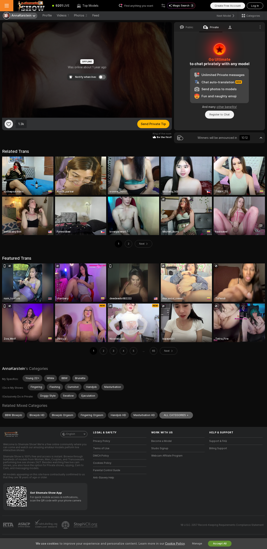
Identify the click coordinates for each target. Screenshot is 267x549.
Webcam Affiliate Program (167, 455)
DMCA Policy (101, 455)
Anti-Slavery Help (103, 477)
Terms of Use (101, 448)
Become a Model (161, 441)
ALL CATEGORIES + (176, 415)
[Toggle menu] (6, 5)
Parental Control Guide (106, 470)
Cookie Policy (175, 543)
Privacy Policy (101, 441)
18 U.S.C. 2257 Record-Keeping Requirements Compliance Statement (222, 525)
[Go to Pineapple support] (66, 525)
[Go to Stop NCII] (86, 524)
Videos (63, 15)
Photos (80, 15)
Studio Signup (159, 448)
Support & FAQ (218, 441)
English (70, 434)
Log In (255, 5)
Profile (47, 15)
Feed (95, 15)
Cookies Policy (102, 463)
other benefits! (227, 107)
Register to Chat (219, 114)
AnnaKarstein (13, 368)
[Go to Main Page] (30, 5)
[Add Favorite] (9, 124)
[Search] (163, 6)
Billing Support (218, 448)
